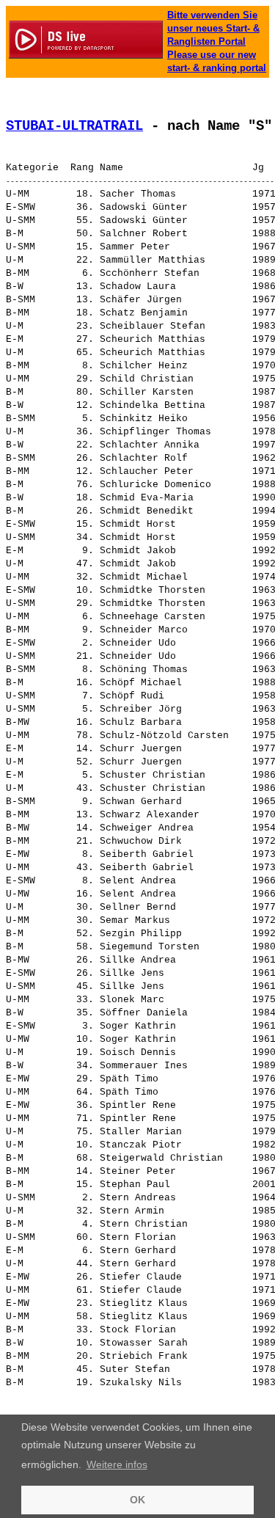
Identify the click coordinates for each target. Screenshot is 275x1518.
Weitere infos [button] (117, 1464)
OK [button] (137, 1500)
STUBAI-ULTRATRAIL (74, 126)
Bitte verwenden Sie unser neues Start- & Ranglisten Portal (213, 28)
